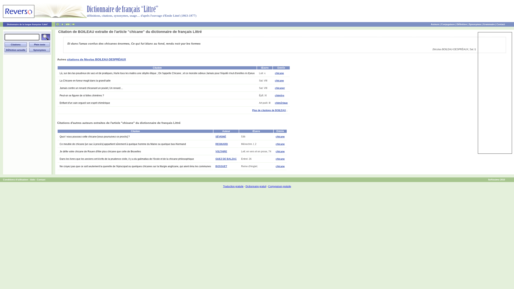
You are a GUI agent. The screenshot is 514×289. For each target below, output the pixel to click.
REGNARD (221, 144)
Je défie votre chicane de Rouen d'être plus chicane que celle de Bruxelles (100, 151)
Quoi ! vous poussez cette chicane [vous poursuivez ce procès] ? (95, 136)
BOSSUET (221, 166)
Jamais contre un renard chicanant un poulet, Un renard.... (91, 88)
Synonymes (475, 24)
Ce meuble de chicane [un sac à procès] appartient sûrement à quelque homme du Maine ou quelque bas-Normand (123, 144)
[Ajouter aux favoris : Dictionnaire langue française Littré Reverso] (62, 24)
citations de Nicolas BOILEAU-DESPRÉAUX (96, 59)
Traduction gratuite (233, 186)
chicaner (280, 88)
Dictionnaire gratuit (256, 186)
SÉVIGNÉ (220, 136)
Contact (501, 24)
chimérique (281, 103)
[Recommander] (73, 24)
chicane (279, 73)
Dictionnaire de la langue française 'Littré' (27, 24)
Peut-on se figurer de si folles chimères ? (82, 95)
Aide (32, 179)
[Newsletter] (68, 24)
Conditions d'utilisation (15, 179)
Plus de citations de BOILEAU (269, 110)
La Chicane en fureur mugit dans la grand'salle (85, 80)
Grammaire (489, 24)
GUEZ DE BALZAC (226, 159)
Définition (462, 24)
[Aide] (57, 24)
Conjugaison (448, 24)
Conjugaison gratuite (279, 186)
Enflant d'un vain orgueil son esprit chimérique (85, 103)
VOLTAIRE (221, 151)
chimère (279, 95)
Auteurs (435, 24)
